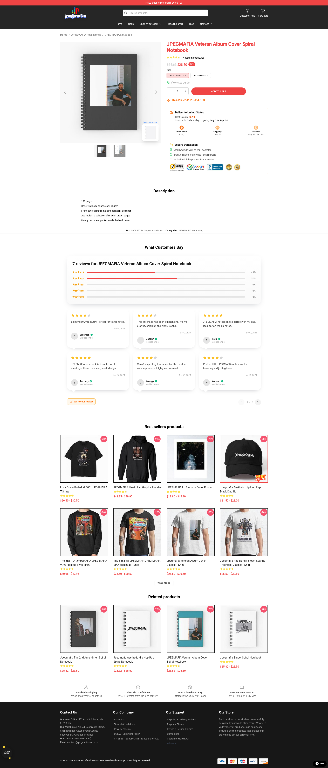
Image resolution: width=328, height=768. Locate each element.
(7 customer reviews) (193, 57)
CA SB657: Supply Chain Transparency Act (136, 738)
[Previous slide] (65, 92)
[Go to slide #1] (102, 151)
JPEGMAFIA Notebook (118, 34)
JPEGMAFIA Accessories (86, 34)
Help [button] (322, 764)
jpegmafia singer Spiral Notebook (240, 657)
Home (63, 34)
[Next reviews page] (258, 402)
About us (119, 719)
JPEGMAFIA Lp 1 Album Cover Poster (189, 487)
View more (164, 583)
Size (169, 70)
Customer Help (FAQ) (178, 738)
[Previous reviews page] (241, 402)
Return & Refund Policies (180, 729)
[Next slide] (156, 92)
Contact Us (173, 733)
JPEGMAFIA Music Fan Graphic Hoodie (137, 487)
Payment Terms (175, 724)
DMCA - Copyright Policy (127, 733)
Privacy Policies (122, 729)
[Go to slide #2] (119, 151)
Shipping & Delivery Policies (181, 719)
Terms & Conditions (124, 724)
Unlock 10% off (7, 753)
